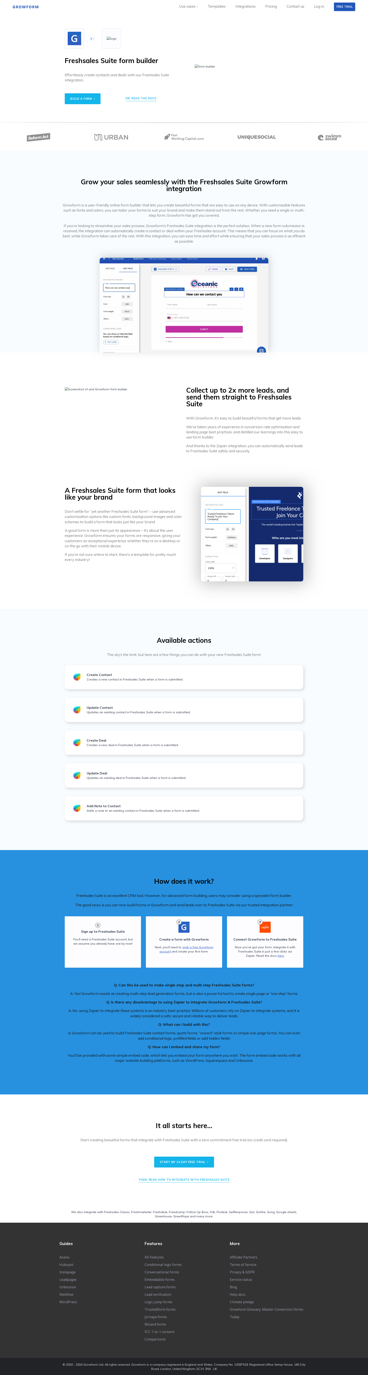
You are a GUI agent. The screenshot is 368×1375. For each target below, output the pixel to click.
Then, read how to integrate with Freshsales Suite (184, 1179)
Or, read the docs (141, 98)
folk (212, 1212)
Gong (271, 1212)
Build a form (81, 98)
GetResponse (238, 1212)
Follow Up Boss (197, 1212)
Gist (251, 1212)
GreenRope (181, 1216)
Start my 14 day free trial (183, 1162)
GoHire (261, 1212)
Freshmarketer (141, 1212)
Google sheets (286, 1212)
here (281, 956)
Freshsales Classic (117, 1212)
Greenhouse (163, 1216)
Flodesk (222, 1212)
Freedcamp (177, 1212)
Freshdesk (160, 1212)
